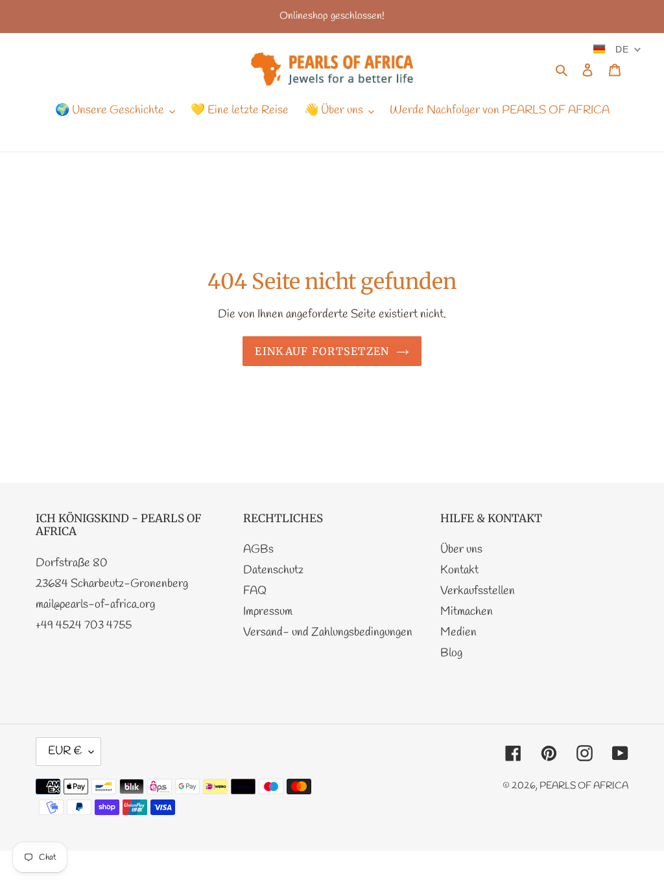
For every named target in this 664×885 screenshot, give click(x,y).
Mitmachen (466, 611)
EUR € (65, 751)
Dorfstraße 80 (72, 563)
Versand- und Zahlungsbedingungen (327, 632)
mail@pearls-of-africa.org (95, 604)
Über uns (461, 549)
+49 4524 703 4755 (84, 625)
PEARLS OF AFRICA (584, 785)
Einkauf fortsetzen (322, 351)
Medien (458, 632)
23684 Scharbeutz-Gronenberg (112, 584)
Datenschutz (273, 570)
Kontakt (459, 570)
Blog (451, 653)
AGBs (258, 549)
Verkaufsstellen (477, 591)
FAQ (255, 591)
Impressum (267, 611)
